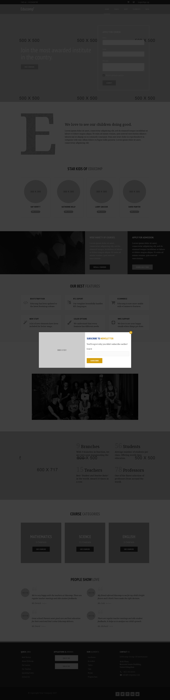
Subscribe (94, 360)
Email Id (89, 349)
